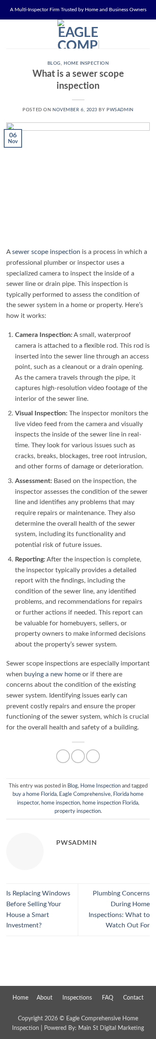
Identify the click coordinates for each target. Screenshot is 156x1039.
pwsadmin (119, 109)
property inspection (77, 811)
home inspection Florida (110, 802)
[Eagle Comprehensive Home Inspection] (78, 34)
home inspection (60, 802)
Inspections (77, 998)
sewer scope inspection (46, 252)
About (44, 998)
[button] (11, 34)
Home (20, 998)
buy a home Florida (34, 794)
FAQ (107, 998)
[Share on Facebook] (63, 756)
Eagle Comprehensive (85, 794)
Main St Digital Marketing (111, 1028)
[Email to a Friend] (93, 756)
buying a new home (52, 674)
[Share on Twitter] (78, 756)
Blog (54, 63)
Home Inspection (86, 63)
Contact (133, 998)
